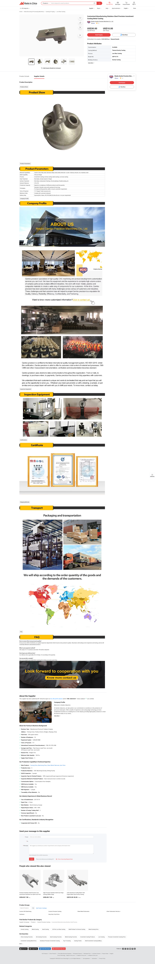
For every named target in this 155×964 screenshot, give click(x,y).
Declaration (94, 958)
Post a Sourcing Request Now (64, 859)
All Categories (25, 8)
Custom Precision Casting (54, 911)
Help (107, 8)
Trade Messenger (45, 948)
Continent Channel (96, 953)
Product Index (105, 953)
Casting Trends (78, 940)
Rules (134, 8)
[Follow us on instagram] (128, 948)
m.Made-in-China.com (81, 955)
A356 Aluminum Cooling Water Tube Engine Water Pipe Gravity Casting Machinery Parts (76, 894)
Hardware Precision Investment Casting (50, 940)
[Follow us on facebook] (123, 948)
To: (27, 841)
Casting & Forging (50, 11)
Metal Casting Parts (93, 929)
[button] (94, 3)
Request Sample (115, 39)
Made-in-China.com (70, 955)
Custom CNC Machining (25, 911)
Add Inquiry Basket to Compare (52, 68)
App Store (23, 948)
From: (26, 837)
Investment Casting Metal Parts (28, 940)
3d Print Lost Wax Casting (58, 929)
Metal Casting (35, 929)
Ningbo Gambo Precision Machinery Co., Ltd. (102, 21)
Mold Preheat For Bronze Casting (77, 929)
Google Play (33, 948)
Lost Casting (101, 937)
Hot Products (45, 953)
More (20, 943)
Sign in (134, 4)
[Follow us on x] (125, 948)
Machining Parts (42, 765)
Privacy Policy (102, 958)
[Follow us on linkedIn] (135, 948)
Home (20, 11)
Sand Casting (45, 929)
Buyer (98, 8)
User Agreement (86, 958)
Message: (25, 845)
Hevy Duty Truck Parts (53, 914)
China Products (52, 953)
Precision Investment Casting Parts (117, 937)
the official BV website (56, 698)
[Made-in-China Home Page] (28, 3)
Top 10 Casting (67, 940)
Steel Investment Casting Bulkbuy (93, 940)
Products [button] (45, 3)
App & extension (116, 8)
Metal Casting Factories (71, 937)
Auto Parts (62, 765)
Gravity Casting (24, 929)
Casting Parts (34, 765)
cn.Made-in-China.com (93, 955)
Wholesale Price (87, 953)
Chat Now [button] (125, 35)
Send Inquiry (99, 35)
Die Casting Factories (41, 937)
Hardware (21, 914)
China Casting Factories (27, 937)
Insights (111, 953)
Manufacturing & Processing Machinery (34, 11)
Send (31, 859)
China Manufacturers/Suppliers (64, 953)
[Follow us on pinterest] (132, 948)
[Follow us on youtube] (130, 948)
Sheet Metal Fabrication (83, 911)
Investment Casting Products (87, 937)
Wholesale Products (77, 953)
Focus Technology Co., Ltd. (66, 958)
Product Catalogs (42, 908)
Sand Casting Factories (56, 937)
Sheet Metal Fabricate (53, 765)
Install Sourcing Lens (59, 948)
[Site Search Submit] (99, 3)
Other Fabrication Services (113, 911)
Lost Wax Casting (60, 11)
